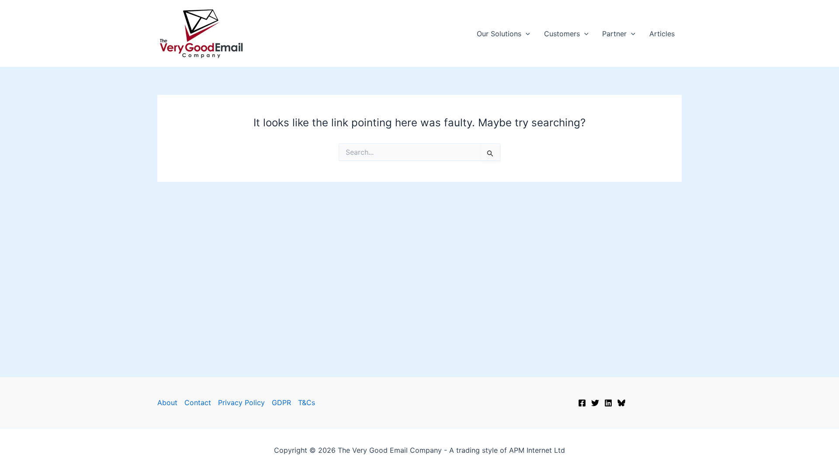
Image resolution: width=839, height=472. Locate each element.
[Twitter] (595, 403)
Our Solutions (499, 33)
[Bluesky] (621, 403)
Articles (662, 33)
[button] (525, 33)
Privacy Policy (241, 402)
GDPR (281, 402)
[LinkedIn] (608, 403)
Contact (197, 402)
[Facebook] (582, 403)
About (167, 402)
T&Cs (306, 402)
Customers (562, 33)
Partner (614, 33)
